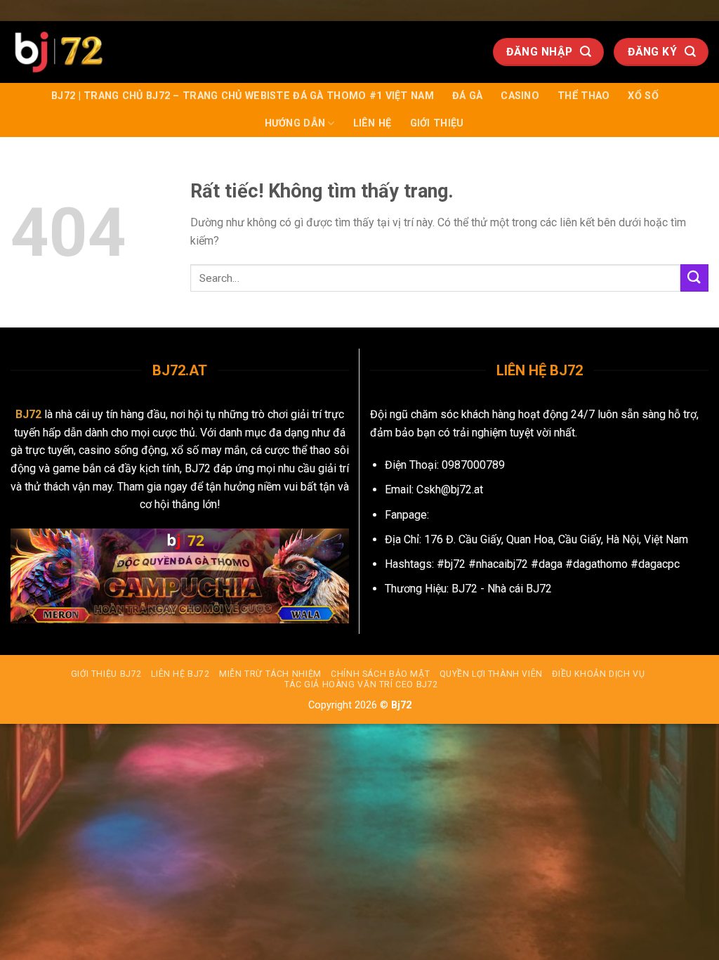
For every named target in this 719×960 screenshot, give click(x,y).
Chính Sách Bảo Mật (380, 674)
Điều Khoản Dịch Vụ (598, 674)
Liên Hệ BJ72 (180, 674)
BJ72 (28, 414)
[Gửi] (694, 278)
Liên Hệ (372, 123)
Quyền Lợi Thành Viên (491, 674)
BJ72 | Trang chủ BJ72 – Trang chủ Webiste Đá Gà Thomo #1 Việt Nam (242, 96)
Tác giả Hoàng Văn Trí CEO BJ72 (361, 684)
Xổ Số (643, 96)
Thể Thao (583, 96)
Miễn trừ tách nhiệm (270, 674)
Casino (520, 96)
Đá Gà (467, 96)
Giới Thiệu (437, 123)
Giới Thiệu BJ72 (106, 674)
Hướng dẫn (295, 123)
